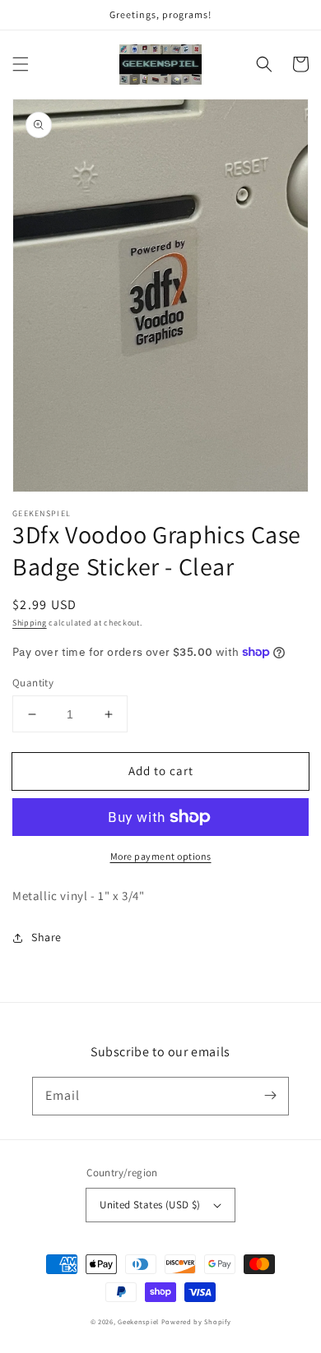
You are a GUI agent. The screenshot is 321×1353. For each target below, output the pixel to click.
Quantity (33, 683)
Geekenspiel (138, 1321)
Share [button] (46, 937)
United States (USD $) (150, 1205)
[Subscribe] (270, 1096)
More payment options (161, 856)
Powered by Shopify (196, 1321)
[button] (20, 64)
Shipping (29, 622)
